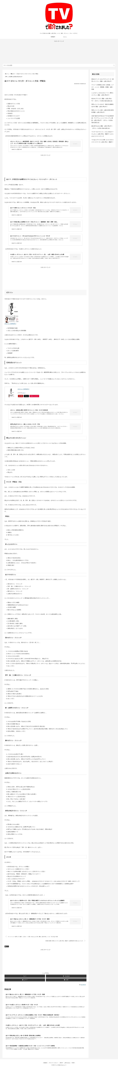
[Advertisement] (59, 51)
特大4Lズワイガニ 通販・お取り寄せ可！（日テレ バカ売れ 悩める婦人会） (102, 99)
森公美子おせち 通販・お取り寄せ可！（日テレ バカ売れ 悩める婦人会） (102, 127)
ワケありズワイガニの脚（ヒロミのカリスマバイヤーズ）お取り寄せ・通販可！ (103, 141)
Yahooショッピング (34, 396)
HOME (73, 1062)
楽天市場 (20, 396)
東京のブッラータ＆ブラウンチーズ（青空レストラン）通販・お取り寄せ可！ (103, 80)
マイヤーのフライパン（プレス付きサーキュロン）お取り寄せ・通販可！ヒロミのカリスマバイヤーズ (103, 134)
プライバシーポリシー (53, 1062)
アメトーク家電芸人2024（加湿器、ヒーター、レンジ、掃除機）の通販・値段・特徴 (103, 87)
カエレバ (23, 392)
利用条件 (45, 1062)
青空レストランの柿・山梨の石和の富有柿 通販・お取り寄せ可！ (103, 111)
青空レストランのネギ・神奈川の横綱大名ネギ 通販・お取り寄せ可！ (103, 105)
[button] (114, 65)
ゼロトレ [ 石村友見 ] (23, 389)
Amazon (26, 396)
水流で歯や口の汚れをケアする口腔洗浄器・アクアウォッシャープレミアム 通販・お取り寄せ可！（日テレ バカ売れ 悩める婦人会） (103, 119)
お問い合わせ (67, 1062)
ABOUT (61, 1062)
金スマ (7, 946)
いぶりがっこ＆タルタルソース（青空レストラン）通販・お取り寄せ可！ (103, 94)
